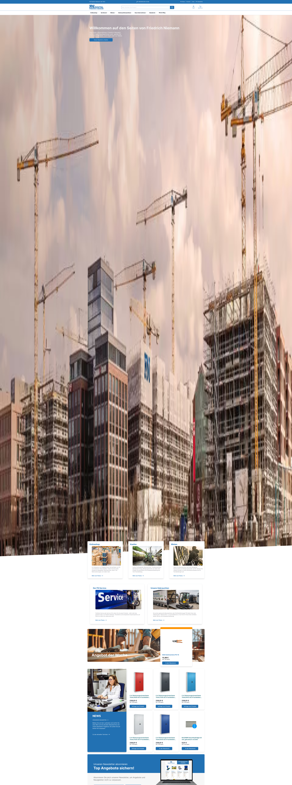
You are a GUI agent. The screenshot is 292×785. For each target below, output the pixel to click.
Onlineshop (93, 13)
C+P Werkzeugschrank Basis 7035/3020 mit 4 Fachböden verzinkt (139, 696)
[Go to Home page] (96, 7)
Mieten (112, 13)
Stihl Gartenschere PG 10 (170, 655)
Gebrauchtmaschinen (124, 13)
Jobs (193, 1)
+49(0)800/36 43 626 (143, 1)
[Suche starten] (172, 7)
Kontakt (188, 1)
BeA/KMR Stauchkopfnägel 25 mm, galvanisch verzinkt (192, 738)
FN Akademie (199, 1)
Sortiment (104, 13)
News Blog (162, 12)
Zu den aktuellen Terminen (100, 734)
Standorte (152, 13)
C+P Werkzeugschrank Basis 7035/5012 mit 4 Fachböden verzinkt (191, 696)
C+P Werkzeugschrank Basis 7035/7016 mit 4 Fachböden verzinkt (165, 696)
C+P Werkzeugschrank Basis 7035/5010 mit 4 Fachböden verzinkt (165, 738)
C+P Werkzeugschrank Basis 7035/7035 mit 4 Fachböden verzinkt (139, 738)
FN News (182, 1)
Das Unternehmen (140, 13)
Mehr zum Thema (96, 575)
